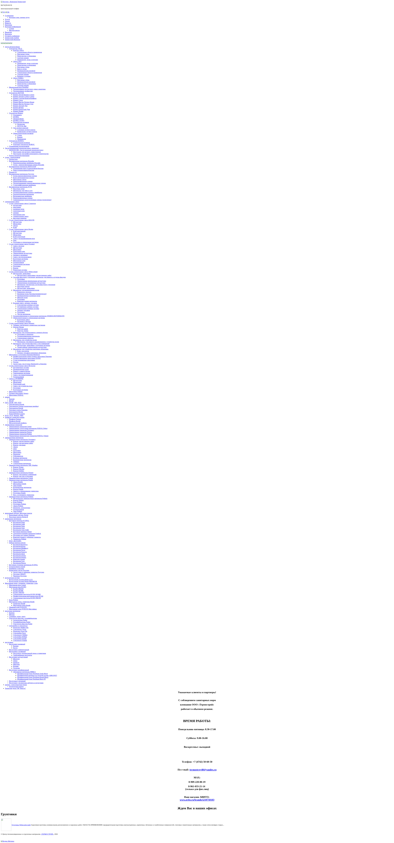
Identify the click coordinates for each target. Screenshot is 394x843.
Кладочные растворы (20, 259)
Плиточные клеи (19, 251)
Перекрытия (21, 139)
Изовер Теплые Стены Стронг (23, 96)
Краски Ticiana (18, 467)
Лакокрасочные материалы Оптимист (22, 439)
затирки (16, 213)
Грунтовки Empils (19, 493)
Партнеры (8, 25)
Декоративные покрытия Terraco (20, 432)
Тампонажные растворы (21, 373)
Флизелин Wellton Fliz (20, 627)
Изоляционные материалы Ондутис (21, 174)
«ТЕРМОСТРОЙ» (47, 834)
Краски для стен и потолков (23, 476)
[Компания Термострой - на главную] (13, 2)
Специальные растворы (21, 264)
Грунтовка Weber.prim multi (21, 825)
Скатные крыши (23, 58)
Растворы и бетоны (24, 321)
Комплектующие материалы (27, 301)
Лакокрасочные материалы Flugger (21, 473)
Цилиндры (21, 124)
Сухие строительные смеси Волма (21, 229)
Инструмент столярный (17, 651)
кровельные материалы (13, 519)
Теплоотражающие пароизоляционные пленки (29, 183)
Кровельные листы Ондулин (19, 570)
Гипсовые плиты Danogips (18, 410)
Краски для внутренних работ (23, 441)
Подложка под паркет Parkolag (24, 535)
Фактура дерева (22, 331)
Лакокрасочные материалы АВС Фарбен (23, 465)
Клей (15, 227)
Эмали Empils (18, 482)
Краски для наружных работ (23, 443)
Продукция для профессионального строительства (31, 154)
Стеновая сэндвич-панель (26, 130)
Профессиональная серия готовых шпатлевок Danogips (32, 356)
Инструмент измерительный (19, 650)
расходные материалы (12, 611)
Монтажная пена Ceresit (17, 585)
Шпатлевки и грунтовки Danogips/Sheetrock (24, 355)
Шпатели (16, 659)
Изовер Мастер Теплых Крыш (23, 102)
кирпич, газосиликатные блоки (16, 685)
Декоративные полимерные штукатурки (31, 283)
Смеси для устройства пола (22, 386)
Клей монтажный (19, 231)
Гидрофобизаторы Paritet (21, 622)
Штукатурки (17, 248)
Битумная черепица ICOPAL (19, 520)
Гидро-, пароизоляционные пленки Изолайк (28, 165)
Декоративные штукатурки (22, 253)
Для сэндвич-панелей (20, 128)
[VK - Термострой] (3, 12)
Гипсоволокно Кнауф (16, 404)
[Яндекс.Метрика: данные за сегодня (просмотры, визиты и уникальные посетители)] (7, 841)
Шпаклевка (17, 224)
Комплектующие (19, 559)
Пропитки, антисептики (21, 508)
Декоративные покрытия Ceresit (20, 426)
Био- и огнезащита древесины (23, 495)
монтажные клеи (19, 214)
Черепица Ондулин (20, 576)
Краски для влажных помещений (24, 474)
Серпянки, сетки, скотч (17, 616)
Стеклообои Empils (19, 638)
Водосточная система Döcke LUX (21, 579)
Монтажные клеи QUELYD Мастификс (23, 609)
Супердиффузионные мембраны (24, 185)
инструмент (9, 642)
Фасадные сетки (19, 189)
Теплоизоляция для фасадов (23, 91)
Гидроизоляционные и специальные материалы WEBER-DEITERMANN (38, 316)
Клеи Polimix (17, 502)
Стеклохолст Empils (20, 640)
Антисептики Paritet (20, 620)
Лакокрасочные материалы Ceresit (21, 478)
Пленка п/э (13, 172)
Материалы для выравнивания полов (26, 290)
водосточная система (12, 578)
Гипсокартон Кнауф (16, 408)
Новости (8, 23)
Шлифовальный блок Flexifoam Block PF (31, 679)
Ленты (15, 225)
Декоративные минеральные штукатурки (31, 281)
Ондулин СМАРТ (19, 574)
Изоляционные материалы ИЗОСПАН (22, 166)
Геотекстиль (13, 159)
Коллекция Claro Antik (21, 530)
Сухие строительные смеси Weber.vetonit (23, 272)
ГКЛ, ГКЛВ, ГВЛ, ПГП (13, 402)
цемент (7, 397)
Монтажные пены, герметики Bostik (21, 602)
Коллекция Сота (19, 561)
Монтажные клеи (19, 261)
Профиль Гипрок (15, 419)
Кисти (15, 648)
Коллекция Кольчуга (20, 544)
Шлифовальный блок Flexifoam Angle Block (32, 674)
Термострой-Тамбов (12, 38)
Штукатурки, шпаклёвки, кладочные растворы (33, 345)
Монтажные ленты (19, 179)
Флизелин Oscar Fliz (20, 631)
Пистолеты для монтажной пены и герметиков (29, 653)
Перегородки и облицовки (26, 56)
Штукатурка (17, 222)
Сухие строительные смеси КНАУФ (21, 220)
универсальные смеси (20, 216)
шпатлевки (17, 207)
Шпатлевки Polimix (16, 391)
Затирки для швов (23, 310)
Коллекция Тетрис (19, 556)
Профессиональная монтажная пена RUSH (28, 596)
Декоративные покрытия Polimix (20, 434)
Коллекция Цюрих (19, 557)
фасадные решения (19, 218)
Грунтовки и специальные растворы (26, 242)
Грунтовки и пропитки (25, 334)
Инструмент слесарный (17, 681)
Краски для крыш (19, 445)
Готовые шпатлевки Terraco (18, 393)
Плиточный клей (19, 384)
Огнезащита (17, 115)
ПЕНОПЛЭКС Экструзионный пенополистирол (26, 150)
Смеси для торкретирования (23, 375)
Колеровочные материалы (22, 460)
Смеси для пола (18, 246)
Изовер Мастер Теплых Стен (23, 104)
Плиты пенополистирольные (19, 155)
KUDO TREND (18, 592)
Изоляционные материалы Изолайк (21, 161)
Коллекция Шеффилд (20, 548)
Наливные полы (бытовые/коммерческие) (31, 294)
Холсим (11, 399)
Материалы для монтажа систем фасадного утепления (36, 284)
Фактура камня (22, 329)
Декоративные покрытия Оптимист (21, 430)
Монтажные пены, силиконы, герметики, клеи (21, 583)
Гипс (15, 240)
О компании (9, 15)
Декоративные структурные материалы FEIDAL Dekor (28, 428)
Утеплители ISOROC (16, 141)
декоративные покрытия (13, 425)
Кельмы (16, 666)
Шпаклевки (17, 382)
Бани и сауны (22, 69)
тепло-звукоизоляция (12, 47)
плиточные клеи (19, 211)
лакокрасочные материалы (14, 438)
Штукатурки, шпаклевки (22, 273)
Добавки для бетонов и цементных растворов (29, 325)
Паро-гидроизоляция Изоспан (23, 170)
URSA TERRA (18, 78)
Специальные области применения (29, 52)
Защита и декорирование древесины (26, 491)
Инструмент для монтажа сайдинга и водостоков (26, 683)
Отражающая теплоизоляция (19, 146)
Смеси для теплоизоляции (22, 257)
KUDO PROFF (18, 589)
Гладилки (16, 668)
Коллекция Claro (19, 528)
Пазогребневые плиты (17, 414)
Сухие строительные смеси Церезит (21, 323)
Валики (15, 646)
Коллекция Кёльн (19, 546)
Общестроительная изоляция (23, 133)
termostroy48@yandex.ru (203, 769)
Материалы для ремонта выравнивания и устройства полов (38, 342)
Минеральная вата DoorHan (18, 87)
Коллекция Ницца (19, 563)
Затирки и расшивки (20, 255)
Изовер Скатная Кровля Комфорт (25, 98)
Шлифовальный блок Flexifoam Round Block (32, 677)
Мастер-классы (14, 30)
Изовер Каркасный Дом (21, 109)
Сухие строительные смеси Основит (22, 244)
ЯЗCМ (11, 401)
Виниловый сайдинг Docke (18, 515)
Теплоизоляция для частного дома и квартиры (29, 89)
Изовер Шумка (18, 107)
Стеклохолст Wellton (20, 635)
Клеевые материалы (20, 458)
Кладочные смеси (23, 320)
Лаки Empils (17, 485)
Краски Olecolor (18, 469)
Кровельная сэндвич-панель (27, 131)
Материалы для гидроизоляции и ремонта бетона (30, 332)
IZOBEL (16, 117)
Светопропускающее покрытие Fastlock (27, 533)
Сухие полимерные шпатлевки (24, 360)
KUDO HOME (18, 591)
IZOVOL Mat (21, 126)
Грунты (15, 362)
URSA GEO (17, 61)
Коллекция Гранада (20, 552)
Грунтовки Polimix (19, 504)
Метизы (12, 615)
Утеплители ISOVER (16, 93)
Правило (16, 662)
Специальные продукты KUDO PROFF (27, 598)
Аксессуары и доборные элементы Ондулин (28, 572)
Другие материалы (23, 314)
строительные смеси (12, 202)
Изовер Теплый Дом (20, 106)
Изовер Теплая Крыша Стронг (23, 95)
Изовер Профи (18, 111)
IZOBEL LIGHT (18, 120)
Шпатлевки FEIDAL (16, 395)
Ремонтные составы (20, 270)
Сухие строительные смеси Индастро (22, 366)
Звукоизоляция (18, 119)
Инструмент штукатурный (18, 657)
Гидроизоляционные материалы (28, 336)
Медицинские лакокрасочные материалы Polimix (30, 498)
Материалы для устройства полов (25, 340)
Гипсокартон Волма (16, 412)
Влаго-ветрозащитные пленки (23, 178)
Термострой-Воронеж (12, 39)
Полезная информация (13, 27)
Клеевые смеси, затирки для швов (25, 303)
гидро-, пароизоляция (12, 157)
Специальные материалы (22, 463)
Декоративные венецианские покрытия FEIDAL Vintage (28, 436)
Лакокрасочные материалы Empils (21, 480)
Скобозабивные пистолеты (22, 655)
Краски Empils (18, 489)
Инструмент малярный (17, 644)
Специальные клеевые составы (28, 308)
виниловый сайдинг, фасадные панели (18, 513)
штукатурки (17, 205)
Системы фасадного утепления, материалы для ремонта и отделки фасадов (39, 277)
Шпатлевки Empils (19, 484)
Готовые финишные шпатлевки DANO (27, 358)
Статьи (11, 28)
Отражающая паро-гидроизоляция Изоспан (28, 168)
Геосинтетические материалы (23, 194)
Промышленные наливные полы (28, 296)
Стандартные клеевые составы (28, 305)
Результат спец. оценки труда (19, 17)
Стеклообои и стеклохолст (18, 626)
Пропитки (16, 454)
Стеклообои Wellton (20, 637)
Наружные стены (23, 54)
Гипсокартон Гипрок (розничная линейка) (24, 406)
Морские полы (22, 297)
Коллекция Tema (19, 526)
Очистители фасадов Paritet (22, 624)
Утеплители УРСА (15, 48)
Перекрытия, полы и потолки (27, 60)
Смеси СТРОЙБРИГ (16, 379)
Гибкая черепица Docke (17, 543)
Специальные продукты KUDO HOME (27, 594)
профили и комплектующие (14, 417)
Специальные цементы (25, 338)
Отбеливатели (18, 456)
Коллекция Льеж (19, 554)
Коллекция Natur (19, 522)
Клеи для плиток (23, 351)
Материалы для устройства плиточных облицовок (30, 349)
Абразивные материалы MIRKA (24, 672)
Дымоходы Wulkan (19, 539)
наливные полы (18, 209)
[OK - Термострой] (7, 12)
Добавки (16, 461)
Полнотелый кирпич (16, 686)
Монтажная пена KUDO (17, 587)
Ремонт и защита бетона (21, 371)
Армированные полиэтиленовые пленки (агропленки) (32, 200)
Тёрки (15, 661)
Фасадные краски (23, 286)
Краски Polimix (18, 500)
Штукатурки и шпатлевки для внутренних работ (34, 275)
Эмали (15, 447)
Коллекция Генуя (19, 550)
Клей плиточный (19, 237)
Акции (7, 21)
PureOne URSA (18, 50)
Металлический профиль (18, 423)
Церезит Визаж (18, 327)
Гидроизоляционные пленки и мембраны (27, 192)
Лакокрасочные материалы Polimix (21, 497)
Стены (19, 135)
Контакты (8, 34)
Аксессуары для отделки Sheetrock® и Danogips (29, 364)
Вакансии (8, 32)
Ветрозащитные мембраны (22, 196)
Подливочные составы (21, 367)
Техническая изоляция (21, 122)
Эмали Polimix (18, 506)
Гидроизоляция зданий (17, 567)
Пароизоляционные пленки (23, 181)
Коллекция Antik (19, 524)
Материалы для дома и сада (22, 190)
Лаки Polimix (17, 511)
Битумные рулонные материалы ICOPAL (23, 565)
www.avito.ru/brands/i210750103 (197, 799)
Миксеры (16, 664)
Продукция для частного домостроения (27, 152)
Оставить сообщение (12, 36)
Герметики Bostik (19, 603)
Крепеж (11, 613)
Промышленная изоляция (26, 71)
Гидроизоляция (18, 262)
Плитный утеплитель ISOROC (24, 144)
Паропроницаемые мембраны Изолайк (26, 163)
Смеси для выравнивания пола (24, 238)
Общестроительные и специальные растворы (29, 318)
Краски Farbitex (18, 471)
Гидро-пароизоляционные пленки (25, 176)
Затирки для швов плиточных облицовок (31, 353)
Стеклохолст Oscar (19, 629)
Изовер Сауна (18, 100)
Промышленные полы (21, 369)
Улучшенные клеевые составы (27, 307)
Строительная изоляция (21, 143)
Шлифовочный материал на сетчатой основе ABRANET (37, 675)
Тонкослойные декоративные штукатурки (32, 347)
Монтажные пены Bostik (21, 605)
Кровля (19, 137)
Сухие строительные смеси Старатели (22, 203)
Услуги (7, 19)
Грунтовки (17, 266)
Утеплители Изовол (16, 113)
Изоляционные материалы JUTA (20, 187)
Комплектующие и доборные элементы (27, 537)
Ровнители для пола (24, 292)
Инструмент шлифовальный (19, 670)
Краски (15, 268)
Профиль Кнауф (14, 421)
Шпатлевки (17, 249)
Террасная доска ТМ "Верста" (15, 688)
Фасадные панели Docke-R (18, 517)
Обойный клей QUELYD (18, 607)
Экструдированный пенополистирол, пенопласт (22, 148)
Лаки (15, 449)
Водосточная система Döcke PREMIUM (23, 581)
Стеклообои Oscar (19, 633)
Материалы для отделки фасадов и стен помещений (31, 343)
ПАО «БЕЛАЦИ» (15, 541)
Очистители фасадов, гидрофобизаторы (23, 618)
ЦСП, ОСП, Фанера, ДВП (14, 415)
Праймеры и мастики (16, 568)
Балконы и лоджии (23, 76)
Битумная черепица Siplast (22, 532)
